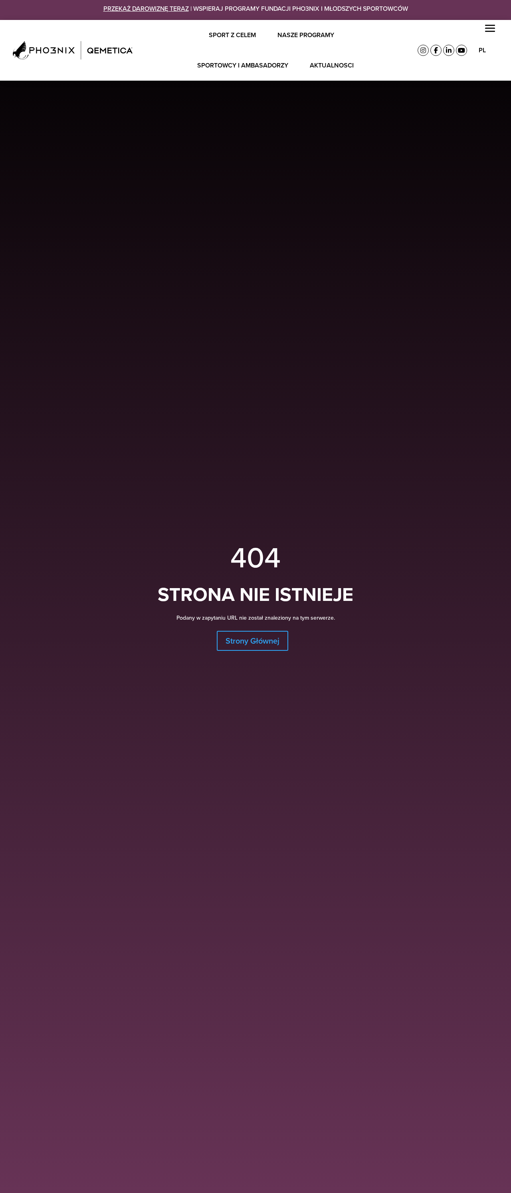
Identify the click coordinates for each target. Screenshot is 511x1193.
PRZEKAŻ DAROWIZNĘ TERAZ (146, 8)
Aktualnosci (332, 65)
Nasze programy (305, 35)
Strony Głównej (252, 640)
